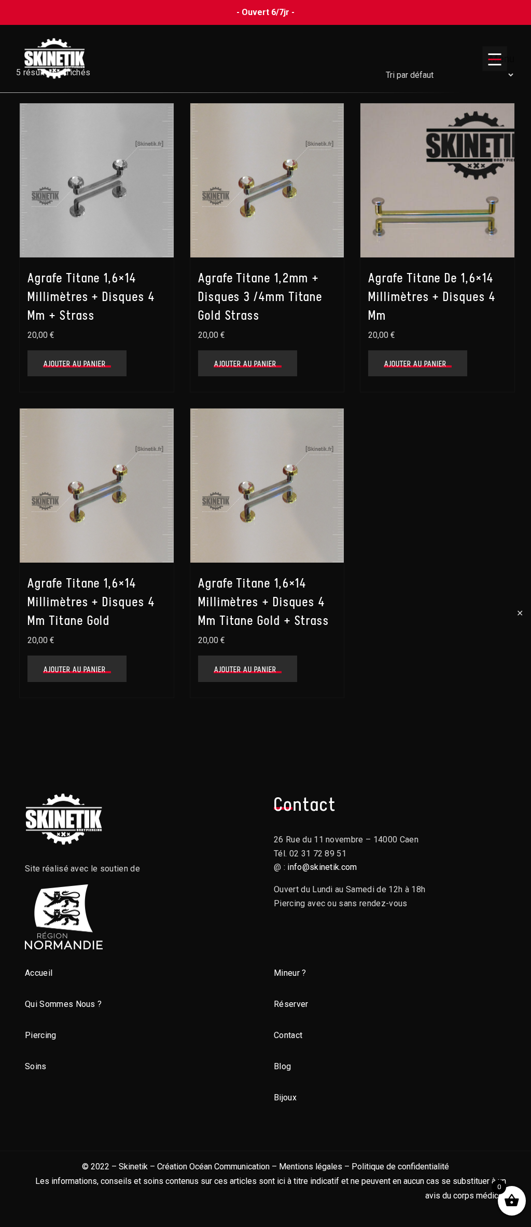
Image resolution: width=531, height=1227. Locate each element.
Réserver (291, 1004)
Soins (36, 1066)
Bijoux (285, 1097)
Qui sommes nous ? (63, 1004)
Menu (498, 58)
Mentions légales (310, 1166)
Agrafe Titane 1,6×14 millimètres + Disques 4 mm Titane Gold (91, 602)
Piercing (41, 1035)
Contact (288, 1035)
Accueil (38, 973)
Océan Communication (229, 1166)
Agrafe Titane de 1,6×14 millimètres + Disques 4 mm (431, 296)
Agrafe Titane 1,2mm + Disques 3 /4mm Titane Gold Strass (260, 296)
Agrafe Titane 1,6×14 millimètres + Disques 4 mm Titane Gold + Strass (263, 602)
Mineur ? (290, 973)
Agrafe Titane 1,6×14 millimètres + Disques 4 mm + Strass (91, 296)
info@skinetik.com (322, 867)
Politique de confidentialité (400, 1166)
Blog (282, 1066)
